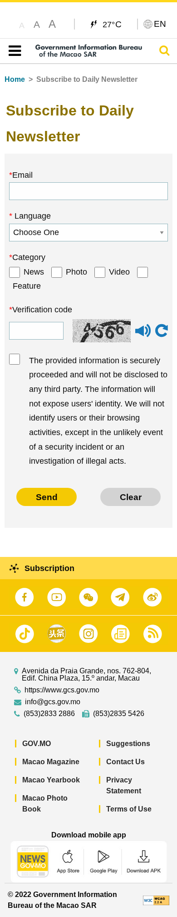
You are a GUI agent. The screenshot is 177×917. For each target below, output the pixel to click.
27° (112, 24)
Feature (27, 286)
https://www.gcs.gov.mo (62, 690)
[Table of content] (13, 51)
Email (22, 175)
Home (15, 79)
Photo (76, 271)
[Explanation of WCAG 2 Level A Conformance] (156, 900)
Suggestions (128, 743)
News (34, 271)
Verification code (42, 309)
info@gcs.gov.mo (52, 702)
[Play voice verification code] (143, 335)
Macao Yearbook (51, 780)
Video (119, 271)
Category (28, 257)
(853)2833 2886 (49, 713)
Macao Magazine (50, 762)
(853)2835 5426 (118, 713)
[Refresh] (161, 331)
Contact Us (125, 762)
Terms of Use (129, 809)
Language (31, 215)
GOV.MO (36, 743)
